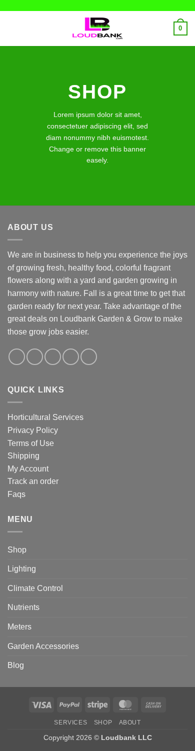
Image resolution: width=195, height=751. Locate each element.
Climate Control (35, 588)
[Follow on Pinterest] (88, 356)
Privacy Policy (33, 430)
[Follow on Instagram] (34, 356)
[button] (14, 28)
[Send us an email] (70, 356)
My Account (28, 468)
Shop (17, 550)
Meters (20, 626)
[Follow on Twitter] (52, 356)
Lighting (22, 568)
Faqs (17, 494)
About (130, 722)
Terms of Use (31, 443)
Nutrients (24, 607)
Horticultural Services (46, 417)
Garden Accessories (43, 646)
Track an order (33, 481)
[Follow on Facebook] (16, 356)
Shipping (24, 456)
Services (70, 722)
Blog (16, 665)
